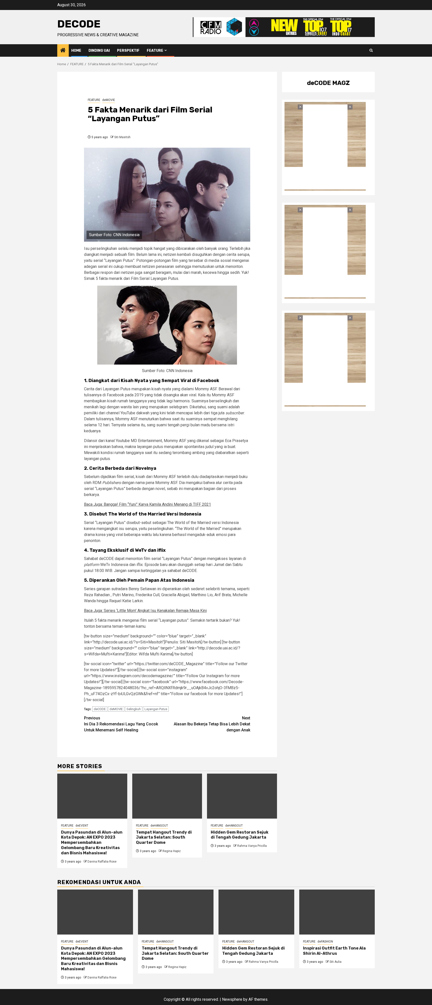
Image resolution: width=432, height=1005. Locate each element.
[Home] (63, 50)
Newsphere (232, 999)
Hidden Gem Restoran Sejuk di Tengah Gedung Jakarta (239, 835)
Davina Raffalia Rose (102, 861)
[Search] (371, 50)
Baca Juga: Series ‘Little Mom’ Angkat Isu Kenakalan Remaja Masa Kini (145, 610)
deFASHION (325, 941)
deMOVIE (108, 100)
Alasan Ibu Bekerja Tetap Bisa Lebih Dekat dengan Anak (212, 724)
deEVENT (82, 825)
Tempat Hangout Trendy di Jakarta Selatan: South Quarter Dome (164, 837)
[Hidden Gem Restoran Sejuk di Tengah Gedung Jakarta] (242, 796)
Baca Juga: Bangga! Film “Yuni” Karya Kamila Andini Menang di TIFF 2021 (147, 504)
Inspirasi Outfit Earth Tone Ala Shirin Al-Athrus (334, 951)
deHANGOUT (159, 825)
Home (76, 50)
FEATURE (155, 50)
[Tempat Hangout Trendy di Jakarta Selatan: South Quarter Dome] (167, 796)
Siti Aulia (336, 962)
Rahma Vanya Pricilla (252, 846)
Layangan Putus (155, 709)
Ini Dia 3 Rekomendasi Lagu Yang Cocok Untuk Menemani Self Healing (121, 724)
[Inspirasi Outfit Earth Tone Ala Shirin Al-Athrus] (337, 912)
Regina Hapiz (171, 851)
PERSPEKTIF (128, 50)
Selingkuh (133, 709)
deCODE (78, 24)
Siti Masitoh (122, 137)
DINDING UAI (99, 50)
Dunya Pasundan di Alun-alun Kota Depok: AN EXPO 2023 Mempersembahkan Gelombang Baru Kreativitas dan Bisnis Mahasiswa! (91, 842)
